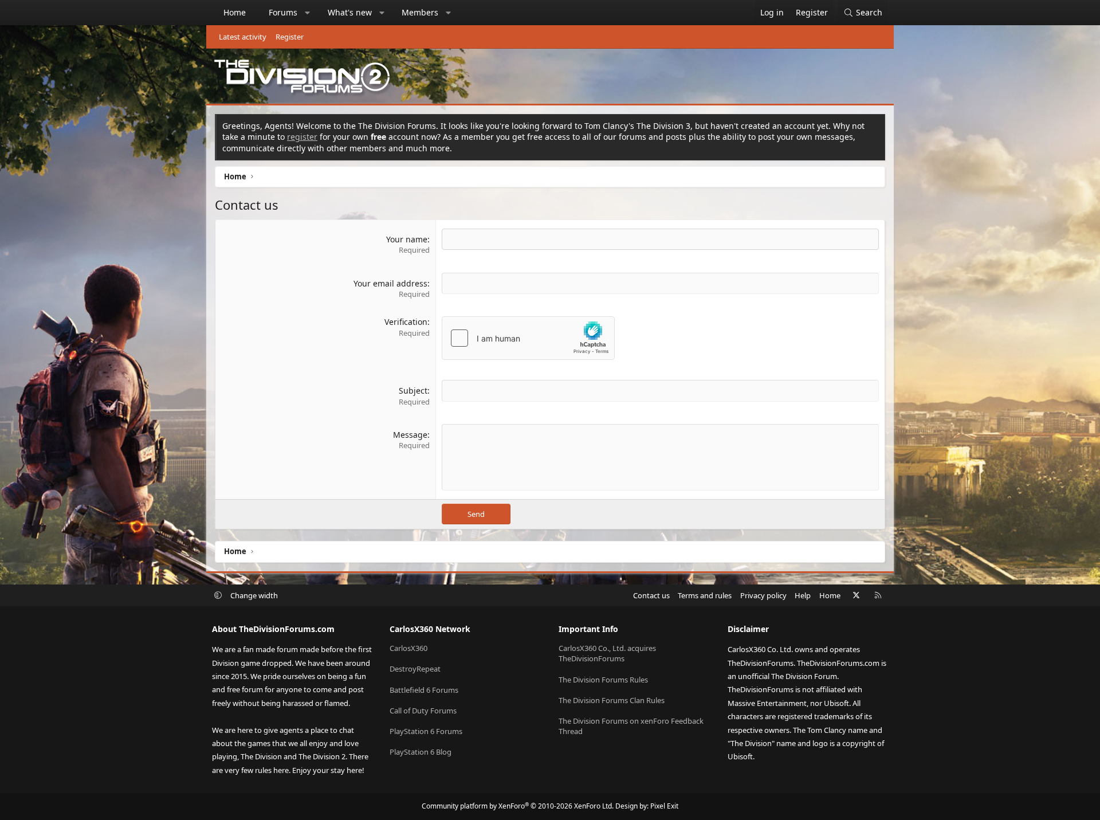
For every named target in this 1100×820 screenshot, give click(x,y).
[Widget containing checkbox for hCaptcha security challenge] (528, 338)
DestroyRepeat (415, 669)
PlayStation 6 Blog (420, 752)
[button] (307, 12)
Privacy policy (763, 595)
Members (420, 12)
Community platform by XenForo (518, 806)
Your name (406, 239)
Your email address (390, 283)
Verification (405, 321)
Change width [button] (254, 595)
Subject (413, 390)
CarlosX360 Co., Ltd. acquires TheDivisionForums (607, 653)
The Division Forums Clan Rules (612, 700)
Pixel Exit (664, 806)
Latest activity (242, 37)
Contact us (651, 595)
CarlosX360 (408, 648)
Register (290, 37)
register (302, 136)
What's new (350, 12)
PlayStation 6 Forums (426, 731)
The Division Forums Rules (603, 679)
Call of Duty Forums (423, 710)
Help (803, 595)
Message (410, 434)
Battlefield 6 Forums (424, 690)
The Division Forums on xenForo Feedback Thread (631, 726)
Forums (283, 12)
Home (234, 12)
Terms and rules (705, 595)
